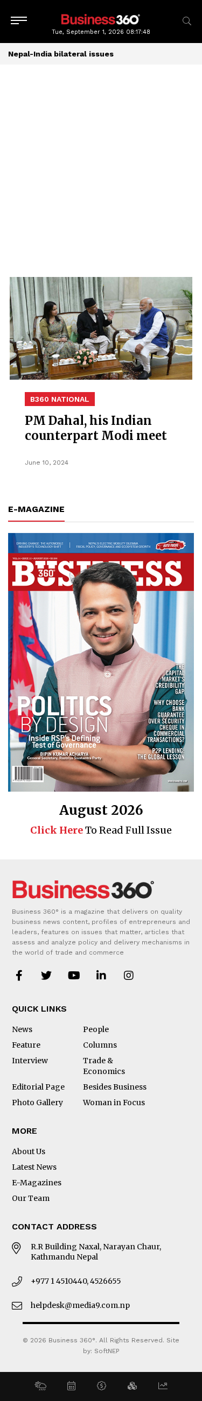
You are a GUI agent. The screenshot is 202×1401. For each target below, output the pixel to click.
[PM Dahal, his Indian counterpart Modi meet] (101, 328)
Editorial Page (38, 1087)
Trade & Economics (104, 1066)
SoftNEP (107, 1351)
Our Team (31, 1198)
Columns (100, 1045)
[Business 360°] (101, 18)
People (96, 1029)
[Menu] (19, 21)
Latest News (34, 1167)
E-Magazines (36, 1182)
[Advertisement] (101, 171)
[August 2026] (101, 662)
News (22, 1029)
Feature (26, 1045)
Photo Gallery (37, 1102)
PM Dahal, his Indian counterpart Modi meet (96, 428)
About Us (28, 1151)
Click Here (56, 830)
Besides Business (115, 1087)
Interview (30, 1060)
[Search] (187, 21)
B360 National (59, 399)
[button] (40, 1386)
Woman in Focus (114, 1102)
